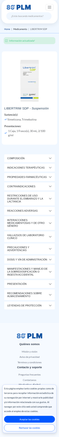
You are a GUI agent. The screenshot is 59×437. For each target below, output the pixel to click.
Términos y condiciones (30, 362)
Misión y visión (29, 351)
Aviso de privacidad (30, 356)
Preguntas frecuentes (29, 374)
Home (7, 29)
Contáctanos (29, 380)
